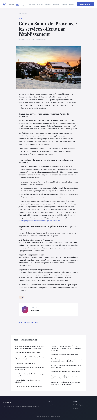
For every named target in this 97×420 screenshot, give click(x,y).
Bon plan (23, 4)
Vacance (64, 4)
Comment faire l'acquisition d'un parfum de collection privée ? (29, 358)
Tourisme (56, 4)
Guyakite (7, 402)
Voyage (71, 4)
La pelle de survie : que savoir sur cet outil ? (29, 386)
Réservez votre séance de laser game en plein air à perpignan (30, 368)
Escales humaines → (85, 4)
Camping (32, 4)
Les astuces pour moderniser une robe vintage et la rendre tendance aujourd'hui (66, 360)
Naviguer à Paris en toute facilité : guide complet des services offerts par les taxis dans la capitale (66, 348)
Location (48, 4)
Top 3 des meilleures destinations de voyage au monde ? (29, 375)
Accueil (11, 4)
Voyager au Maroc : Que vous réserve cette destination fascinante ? (65, 377)
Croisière (40, 4)
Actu (17, 4)
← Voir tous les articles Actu (28, 322)
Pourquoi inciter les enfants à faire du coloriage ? (27, 381)
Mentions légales (78, 405)
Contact (75, 408)
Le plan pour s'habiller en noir (25, 363)
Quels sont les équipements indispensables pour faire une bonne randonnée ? (65, 383)
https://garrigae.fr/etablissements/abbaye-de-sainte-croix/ (40, 221)
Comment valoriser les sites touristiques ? (65, 354)
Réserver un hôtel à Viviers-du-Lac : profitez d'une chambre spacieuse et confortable (29, 347)
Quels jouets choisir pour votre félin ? (27, 352)
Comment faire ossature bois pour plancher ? (66, 371)
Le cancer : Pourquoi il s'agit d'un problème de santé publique (66, 366)
